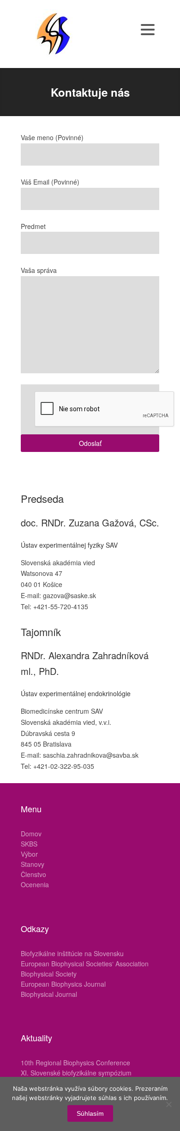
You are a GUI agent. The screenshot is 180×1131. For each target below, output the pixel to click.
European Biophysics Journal (63, 984)
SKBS (29, 843)
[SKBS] (53, 32)
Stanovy (32, 864)
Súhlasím (90, 1113)
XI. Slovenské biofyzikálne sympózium (76, 1072)
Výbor (29, 854)
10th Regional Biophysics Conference (75, 1062)
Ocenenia (35, 884)
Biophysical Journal (49, 994)
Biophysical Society (49, 973)
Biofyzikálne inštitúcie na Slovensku (72, 953)
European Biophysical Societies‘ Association (85, 963)
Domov (31, 833)
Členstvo (33, 874)
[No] (168, 1104)
